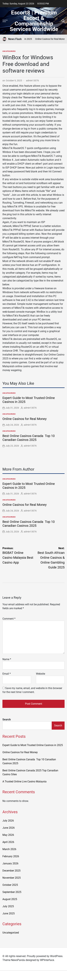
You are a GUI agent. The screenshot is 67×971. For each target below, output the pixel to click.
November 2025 (11, 877)
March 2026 (9, 849)
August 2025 (9, 899)
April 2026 (8, 842)
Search (6, 719)
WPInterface (47, 960)
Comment (8, 618)
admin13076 (32, 80)
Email (6, 673)
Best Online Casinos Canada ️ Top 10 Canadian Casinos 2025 (28, 438)
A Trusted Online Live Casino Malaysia (24, 781)
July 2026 (8, 820)
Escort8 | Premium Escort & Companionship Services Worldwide (34, 21)
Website (40, 673)
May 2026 (8, 834)
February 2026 (10, 856)
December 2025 (11, 870)
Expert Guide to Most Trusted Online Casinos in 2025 (32, 745)
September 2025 (11, 892)
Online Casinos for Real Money (48, 39)
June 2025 (8, 913)
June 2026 (8, 827)
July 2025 (8, 906)
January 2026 (10, 863)
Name (6, 659)
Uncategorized (9, 51)
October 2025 (10, 884)
